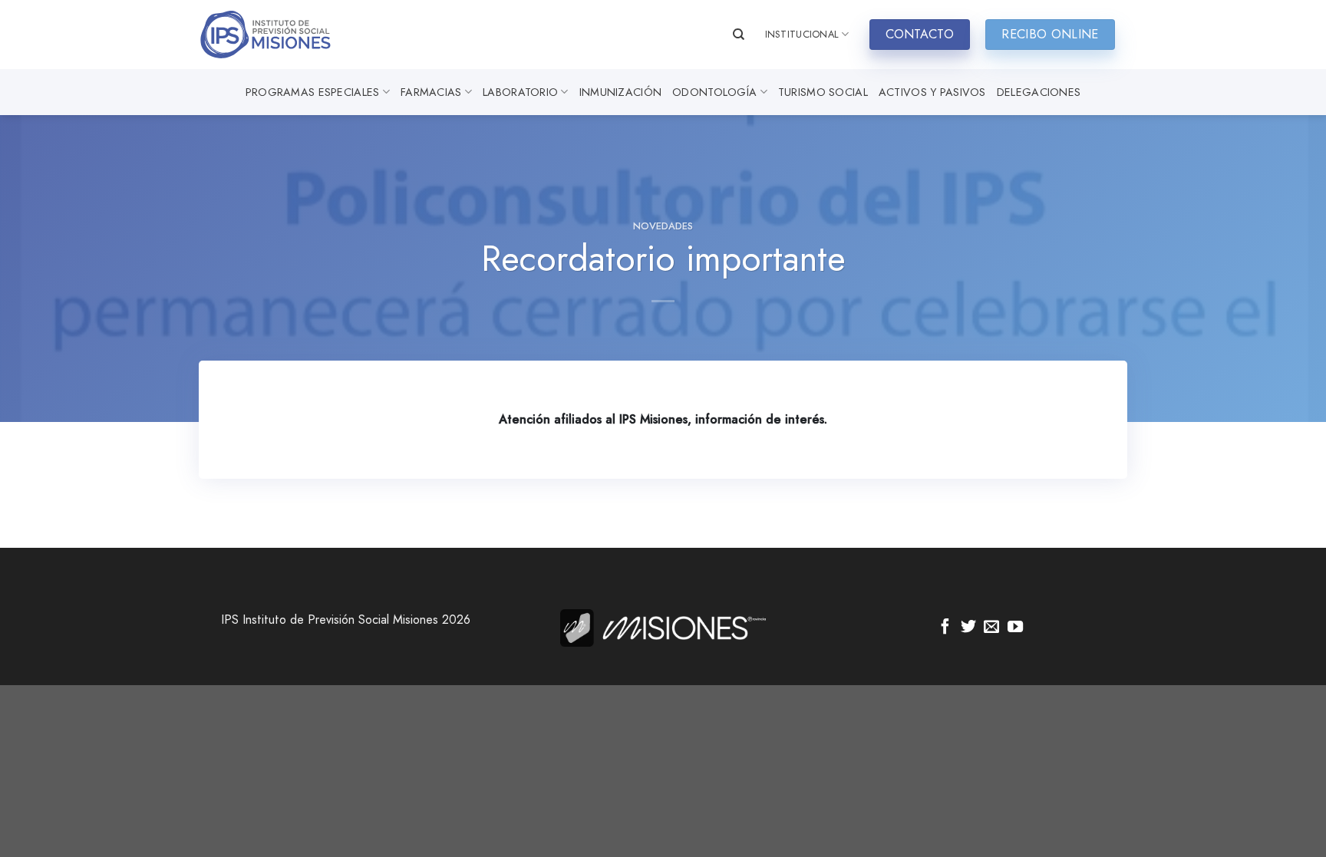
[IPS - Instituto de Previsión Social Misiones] (275, 34)
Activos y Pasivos (932, 92)
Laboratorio (520, 92)
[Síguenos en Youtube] (1015, 627)
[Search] (738, 34)
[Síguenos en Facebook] (945, 627)
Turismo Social (823, 92)
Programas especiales (313, 92)
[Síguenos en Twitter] (968, 627)
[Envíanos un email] (991, 627)
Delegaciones (1038, 92)
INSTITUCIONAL (802, 34)
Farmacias (431, 92)
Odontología (714, 92)
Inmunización (620, 92)
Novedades (663, 226)
